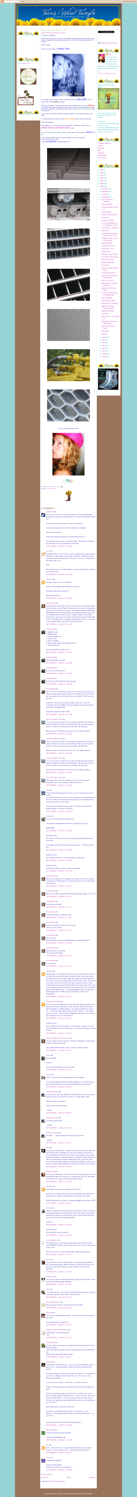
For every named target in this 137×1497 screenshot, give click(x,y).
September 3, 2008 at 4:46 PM (58, 1203)
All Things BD (50, 689)
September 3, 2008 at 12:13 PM (59, 831)
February (105, 354)
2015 (102, 170)
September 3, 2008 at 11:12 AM (59, 714)
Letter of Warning (106, 298)
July (103, 340)
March (104, 351)
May (103, 345)
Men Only (104, 334)
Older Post (92, 1477)
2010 (102, 181)
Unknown (49, 579)
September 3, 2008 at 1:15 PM (58, 943)
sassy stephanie (51, 1240)
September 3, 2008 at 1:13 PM (58, 930)
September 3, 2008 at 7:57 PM (58, 1284)
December (105, 189)
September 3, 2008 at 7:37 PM (58, 1272)
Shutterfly (101, 153)
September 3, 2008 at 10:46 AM (59, 546)
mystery (50, 488)
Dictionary (101, 148)
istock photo (102, 158)
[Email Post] (61, 486)
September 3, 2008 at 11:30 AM (59, 785)
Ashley (48, 1074)
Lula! (47, 551)
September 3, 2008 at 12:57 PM (59, 871)
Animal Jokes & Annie (108, 300)
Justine (48, 1208)
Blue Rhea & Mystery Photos (53, 33)
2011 (102, 178)
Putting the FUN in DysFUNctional (56, 1330)
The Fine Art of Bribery (108, 273)
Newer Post (44, 1477)
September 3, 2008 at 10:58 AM (59, 598)
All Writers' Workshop (104, 143)
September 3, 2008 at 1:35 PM (58, 1018)
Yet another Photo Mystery (109, 257)
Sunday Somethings (107, 262)
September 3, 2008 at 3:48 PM (58, 1113)
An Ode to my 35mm (107, 220)
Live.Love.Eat (50, 603)
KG (47, 1445)
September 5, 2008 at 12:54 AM (59, 1470)
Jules (47, 1457)
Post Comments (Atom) (57, 1481)
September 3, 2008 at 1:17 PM (58, 966)
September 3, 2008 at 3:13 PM (58, 1070)
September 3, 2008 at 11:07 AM (59, 624)
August (104, 337)
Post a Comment (46, 1474)
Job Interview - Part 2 (108, 246)
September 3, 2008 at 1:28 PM (58, 996)
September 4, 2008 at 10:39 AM (59, 1425)
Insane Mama (50, 876)
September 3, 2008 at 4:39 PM (58, 1166)
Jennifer (48, 1362)
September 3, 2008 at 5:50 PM (58, 1225)
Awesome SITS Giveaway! (109, 303)
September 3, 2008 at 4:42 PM (58, 1181)
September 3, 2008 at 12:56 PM (59, 850)
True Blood (104, 313)
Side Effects (105, 230)
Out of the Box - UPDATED (109, 228)
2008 (102, 186)
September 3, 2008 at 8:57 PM (58, 1308)
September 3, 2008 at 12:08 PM (59, 811)
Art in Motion (105, 265)
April (103, 348)
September (105, 197)
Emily (48, 1055)
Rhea (55, 488)
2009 (102, 183)
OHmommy (49, 1276)
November (105, 191)
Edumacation (105, 331)
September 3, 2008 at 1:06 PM (58, 886)
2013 (102, 172)
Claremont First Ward (52, 1001)
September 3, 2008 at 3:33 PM (58, 1087)
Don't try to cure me (107, 280)
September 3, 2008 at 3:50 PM (58, 1143)
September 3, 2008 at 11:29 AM (59, 734)
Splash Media (102, 155)
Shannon (49, 1312)
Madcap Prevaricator (107, 311)
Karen (48, 1259)
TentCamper (50, 629)
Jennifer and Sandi (52, 1092)
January (104, 356)
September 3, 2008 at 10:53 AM (59, 574)
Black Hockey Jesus (107, 259)
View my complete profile (107, 73)
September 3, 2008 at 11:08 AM (59, 663)
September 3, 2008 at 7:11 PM (58, 1254)
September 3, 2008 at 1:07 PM (58, 907)
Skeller (48, 816)
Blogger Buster (26, 63)
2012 (102, 175)
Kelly (47, 1289)
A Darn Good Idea (106, 204)
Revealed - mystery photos (109, 254)
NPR (99, 150)
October (104, 194)
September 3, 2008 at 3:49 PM (58, 1128)
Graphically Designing (76, 1494)
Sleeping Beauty (106, 212)
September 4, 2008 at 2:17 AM (58, 1337)
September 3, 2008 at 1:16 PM (58, 956)
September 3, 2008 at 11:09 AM (59, 684)
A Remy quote (105, 251)
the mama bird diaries (53, 1302)
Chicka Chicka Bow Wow (109, 215)
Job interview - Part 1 (108, 248)
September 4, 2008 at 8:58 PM (58, 1453)
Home (69, 1477)
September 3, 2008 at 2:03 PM (58, 1033)
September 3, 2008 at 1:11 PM (58, 917)
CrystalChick (50, 1342)
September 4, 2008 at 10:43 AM (59, 1440)
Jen (47, 790)
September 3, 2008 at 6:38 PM (58, 1235)
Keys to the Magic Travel (54, 719)
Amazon (100, 146)
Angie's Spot (50, 1171)
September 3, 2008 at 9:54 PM (58, 1325)
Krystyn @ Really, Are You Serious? (57, 1038)
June (103, 342)
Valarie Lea (49, 512)
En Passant (105, 217)
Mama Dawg (50, 1430)
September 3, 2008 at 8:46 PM (58, 1297)
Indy (47, 1147)
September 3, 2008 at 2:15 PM (58, 1050)
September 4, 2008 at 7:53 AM (58, 1357)
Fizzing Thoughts (106, 243)
